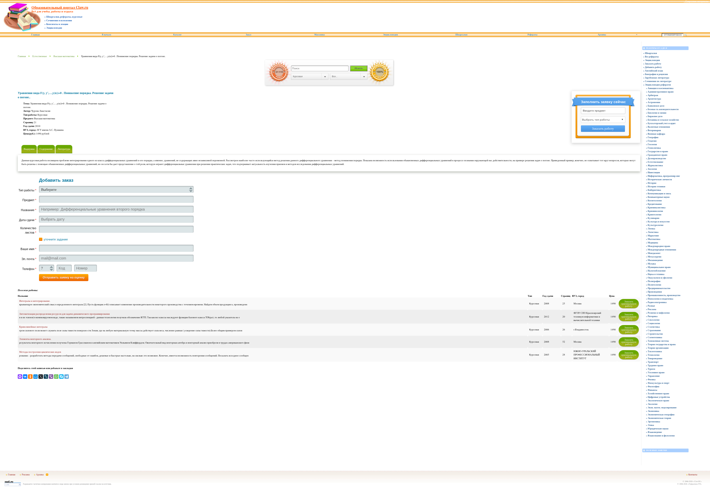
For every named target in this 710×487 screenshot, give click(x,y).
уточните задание (56, 239)
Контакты (692, 474)
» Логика (650, 228)
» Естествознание (654, 161)
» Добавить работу (652, 67)
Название (28, 210)
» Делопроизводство (656, 158)
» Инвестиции (653, 172)
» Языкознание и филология (660, 435)
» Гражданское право (656, 154)
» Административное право (660, 91)
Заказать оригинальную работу (628, 303)
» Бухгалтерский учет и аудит (661, 123)
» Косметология (654, 200)
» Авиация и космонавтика (659, 88)
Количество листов (28, 230)
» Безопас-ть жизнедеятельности (662, 109)
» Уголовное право (655, 372)
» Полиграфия (653, 281)
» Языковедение (654, 432)
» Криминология (654, 211)
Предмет (29, 200)
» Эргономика (653, 421)
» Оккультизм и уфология (659, 277)
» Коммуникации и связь (658, 193)
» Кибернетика (653, 190)
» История (651, 182)
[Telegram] (66, 376)
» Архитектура (653, 98)
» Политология (653, 284)
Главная (35, 34)
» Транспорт (652, 361)
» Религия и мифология (658, 312)
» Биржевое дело (654, 116)
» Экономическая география (660, 414)
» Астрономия (653, 102)
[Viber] (51, 376)
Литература (64, 149)
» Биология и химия (656, 112)
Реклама (26, 474)
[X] (40, 376)
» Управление (653, 375)
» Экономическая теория (658, 418)
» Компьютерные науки (658, 197)
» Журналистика (654, 165)
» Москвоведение (654, 260)
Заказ (248, 34)
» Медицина (652, 242)
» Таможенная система (657, 340)
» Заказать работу (652, 63)
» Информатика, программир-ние (663, 175)
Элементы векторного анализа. (35, 339)
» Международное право (658, 246)
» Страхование (653, 330)
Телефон (29, 269)
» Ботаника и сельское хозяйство (662, 119)
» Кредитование (654, 204)
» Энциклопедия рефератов (657, 84)
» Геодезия (651, 140)
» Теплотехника (654, 351)
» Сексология (653, 319)
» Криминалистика (655, 207)
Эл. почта (28, 259)
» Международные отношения (661, 249)
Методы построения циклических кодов (40, 351)
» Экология (651, 404)
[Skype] (61, 376)
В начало (106, 34)
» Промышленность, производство (663, 295)
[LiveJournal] (46, 376)
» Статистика (653, 326)
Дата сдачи (27, 220)
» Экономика (652, 411)
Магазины (319, 34)
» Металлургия (653, 256)
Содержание (46, 149)
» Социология (653, 323)
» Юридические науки (657, 428)
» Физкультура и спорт (657, 383)
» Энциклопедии (651, 60)
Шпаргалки (461, 34)
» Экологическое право (657, 400)
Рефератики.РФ (695, 484)
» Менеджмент (653, 253)
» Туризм (650, 368)
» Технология (653, 354)
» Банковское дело (655, 105)
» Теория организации (657, 347)
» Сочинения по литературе (657, 81)
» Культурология (654, 225)
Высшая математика (64, 56)
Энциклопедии (390, 34)
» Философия (652, 386)
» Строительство (654, 333)
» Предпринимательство (658, 288)
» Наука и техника (655, 274)
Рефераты (532, 34)
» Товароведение (654, 358)
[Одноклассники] (30, 376)
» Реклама (651, 309)
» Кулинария (652, 218)
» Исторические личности (659, 179)
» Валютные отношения (658, 126)
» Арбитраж (652, 95)
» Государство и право (657, 151)
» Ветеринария (653, 130)
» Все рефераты (651, 56)
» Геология (651, 144)
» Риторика (651, 316)
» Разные (650, 305)
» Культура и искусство (658, 221)
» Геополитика (653, 147)
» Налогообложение (656, 270)
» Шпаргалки (650, 53)
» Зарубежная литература (656, 77)
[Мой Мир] (35, 376)
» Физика (650, 379)
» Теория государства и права (661, 344)
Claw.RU (697, 481)
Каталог (177, 34)
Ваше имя (28, 249)
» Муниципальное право (658, 267)
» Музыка (651, 263)
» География (652, 137)
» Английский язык (653, 70)
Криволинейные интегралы (33, 326)
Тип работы (27, 190)
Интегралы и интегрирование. (34, 301)
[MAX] (20, 376)
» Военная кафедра (655, 133)
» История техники (655, 186)
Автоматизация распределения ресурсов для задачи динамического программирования (64, 313)
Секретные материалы (697, 1)
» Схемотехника (654, 337)
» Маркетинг (652, 235)
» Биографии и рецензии (655, 74)
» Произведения (654, 291)
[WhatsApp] (56, 376)
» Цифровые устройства (658, 397)
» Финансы (651, 390)
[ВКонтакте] (25, 376)
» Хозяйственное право (657, 393)
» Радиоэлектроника (656, 302)
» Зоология (651, 168)
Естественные (39, 56)
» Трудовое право (654, 365)
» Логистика (652, 232)
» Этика (650, 425)
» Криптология (653, 214)
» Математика (653, 239)
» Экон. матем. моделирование (661, 407)
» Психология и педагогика (659, 298)
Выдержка (29, 149)
